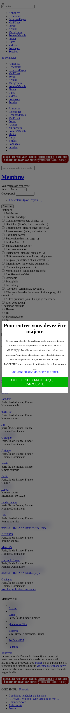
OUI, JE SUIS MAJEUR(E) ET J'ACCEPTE (35, 382)
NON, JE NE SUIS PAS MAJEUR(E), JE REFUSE (35, 372)
